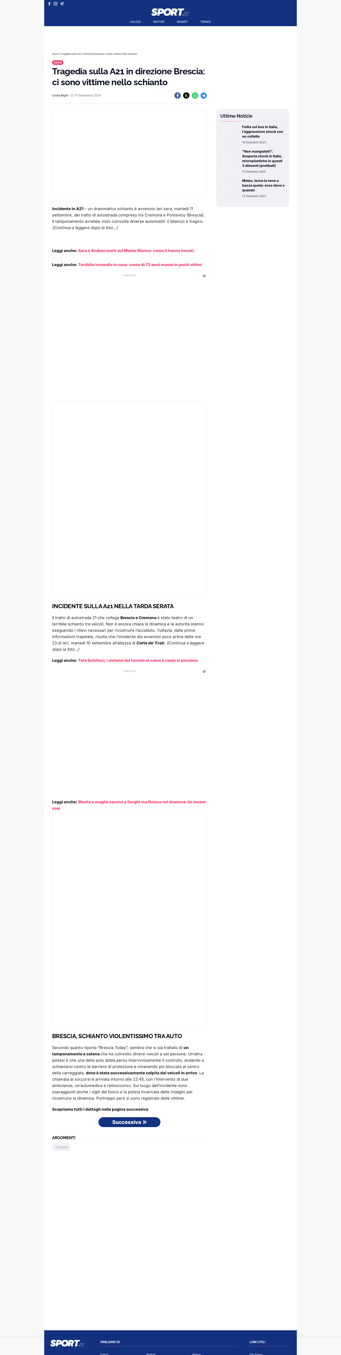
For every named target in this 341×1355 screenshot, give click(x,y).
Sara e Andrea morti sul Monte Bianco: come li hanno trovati (136, 250)
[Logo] (170, 12)
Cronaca (61, 1147)
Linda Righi (60, 95)
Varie (58, 62)
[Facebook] (50, 4)
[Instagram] (56, 4)
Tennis (205, 21)
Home (55, 53)
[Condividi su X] (186, 95)
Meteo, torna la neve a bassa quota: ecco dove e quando (263, 185)
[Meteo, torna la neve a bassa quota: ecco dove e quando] (229, 188)
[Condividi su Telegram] (203, 95)
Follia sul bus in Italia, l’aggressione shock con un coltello (262, 131)
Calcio (135, 21)
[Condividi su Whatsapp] (195, 95)
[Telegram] (62, 4)
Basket (182, 21)
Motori (159, 21)
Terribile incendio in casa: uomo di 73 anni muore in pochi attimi (140, 264)
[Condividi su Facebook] (177, 95)
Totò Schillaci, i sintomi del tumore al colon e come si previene (138, 660)
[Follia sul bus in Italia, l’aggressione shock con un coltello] (229, 134)
